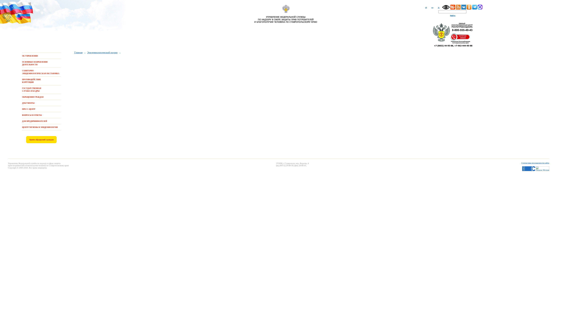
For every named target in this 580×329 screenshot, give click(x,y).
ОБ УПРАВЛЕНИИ (30, 56)
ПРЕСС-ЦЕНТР (28, 109)
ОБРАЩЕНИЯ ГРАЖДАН (33, 97)
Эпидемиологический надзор (102, 52)
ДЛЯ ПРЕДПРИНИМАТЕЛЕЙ (34, 121)
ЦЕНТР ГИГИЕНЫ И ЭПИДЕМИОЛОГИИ (40, 127)
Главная (78, 52)
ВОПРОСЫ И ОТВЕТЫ (32, 115)
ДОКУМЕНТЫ (28, 103)
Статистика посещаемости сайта (535, 163)
